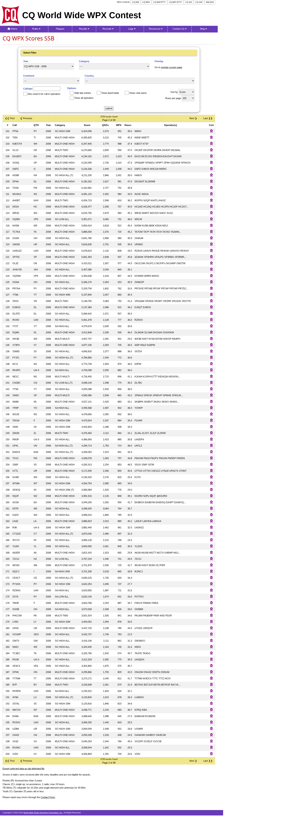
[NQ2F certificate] (211, 496)
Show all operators (84, 97)
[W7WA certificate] (211, 483)
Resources (155, 28)
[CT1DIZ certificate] (211, 533)
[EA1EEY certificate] (211, 156)
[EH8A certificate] (211, 716)
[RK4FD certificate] (211, 370)
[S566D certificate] (211, 351)
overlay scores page (171, 67)
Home (13, 28)
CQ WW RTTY (159, 2)
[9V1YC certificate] (211, 540)
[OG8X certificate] (211, 238)
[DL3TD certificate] (211, 313)
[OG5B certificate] (211, 609)
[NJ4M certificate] (211, 477)
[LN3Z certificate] (211, 521)
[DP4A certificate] (211, 181)
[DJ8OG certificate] (211, 307)
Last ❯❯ (208, 118)
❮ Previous (26, 118)
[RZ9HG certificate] (211, 590)
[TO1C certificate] (211, 458)
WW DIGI (210, 2)
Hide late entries (82, 93)
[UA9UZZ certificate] (211, 251)
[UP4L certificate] (211, 445)
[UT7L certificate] (211, 471)
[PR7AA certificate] (211, 288)
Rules (35, 28)
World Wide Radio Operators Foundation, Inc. (43, 813)
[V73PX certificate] (211, 345)
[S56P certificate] (211, 464)
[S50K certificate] (211, 427)
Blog (202, 28)
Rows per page (173, 98)
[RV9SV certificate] (211, 722)
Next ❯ (193, 118)
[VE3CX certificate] (211, 666)
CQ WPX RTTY (175, 2)
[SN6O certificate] (211, 395)
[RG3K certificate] (211, 659)
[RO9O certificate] (211, 320)
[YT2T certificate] (211, 326)
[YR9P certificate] (211, 408)
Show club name (138, 93)
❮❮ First (10, 118)
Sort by (174, 92)
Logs (131, 28)
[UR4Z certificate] (211, 628)
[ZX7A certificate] (211, 596)
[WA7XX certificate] (211, 710)
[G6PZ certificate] (211, 169)
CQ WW (135, 2)
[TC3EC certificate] (211, 653)
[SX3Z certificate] (211, 741)
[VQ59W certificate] (211, 276)
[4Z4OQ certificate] (211, 490)
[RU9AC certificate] (211, 747)
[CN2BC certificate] (211, 383)
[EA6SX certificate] (211, 452)
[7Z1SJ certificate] (211, 559)
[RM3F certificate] (211, 439)
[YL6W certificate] (211, 546)
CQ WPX (146, 2)
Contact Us (179, 28)
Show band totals (110, 93)
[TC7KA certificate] (211, 232)
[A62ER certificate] (211, 552)
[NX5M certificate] (211, 225)
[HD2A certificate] (211, 206)
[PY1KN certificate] (211, 584)
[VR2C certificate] (211, 301)
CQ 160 (188, 2)
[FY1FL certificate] (211, 357)
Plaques (60, 28)
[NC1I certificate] (211, 364)
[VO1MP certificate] (211, 634)
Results (83, 28)
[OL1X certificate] (211, 150)
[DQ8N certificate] (211, 332)
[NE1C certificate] (211, 376)
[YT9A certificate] (211, 389)
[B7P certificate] (211, 684)
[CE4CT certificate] (211, 578)
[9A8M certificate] (211, 401)
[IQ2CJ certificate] (211, 571)
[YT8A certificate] (211, 294)
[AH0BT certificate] (211, 200)
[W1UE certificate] (211, 414)
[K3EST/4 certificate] (211, 144)
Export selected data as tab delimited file (23, 768)
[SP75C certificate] (211, 257)
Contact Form (48, 797)
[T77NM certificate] (211, 678)
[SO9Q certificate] (211, 162)
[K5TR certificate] (211, 508)
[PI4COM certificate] (211, 615)
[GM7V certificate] (211, 640)
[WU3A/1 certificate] (211, 194)
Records (107, 28)
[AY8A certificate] (211, 697)
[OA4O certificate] (211, 735)
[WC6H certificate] (211, 565)
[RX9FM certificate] (211, 691)
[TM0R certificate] (211, 603)
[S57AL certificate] (211, 703)
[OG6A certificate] (211, 282)
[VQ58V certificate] (211, 219)
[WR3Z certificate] (211, 213)
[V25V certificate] (211, 754)
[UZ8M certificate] (211, 729)
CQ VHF (199, 2)
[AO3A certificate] (211, 502)
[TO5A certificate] (211, 188)
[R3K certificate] (211, 527)
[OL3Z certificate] (211, 263)
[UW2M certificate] (211, 244)
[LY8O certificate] (211, 622)
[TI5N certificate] (211, 137)
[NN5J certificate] (211, 647)
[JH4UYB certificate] (211, 269)
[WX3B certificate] (211, 339)
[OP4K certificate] (211, 672)
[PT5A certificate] (211, 131)
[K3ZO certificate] (211, 515)
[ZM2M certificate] (211, 433)
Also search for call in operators (44, 94)
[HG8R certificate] (211, 175)
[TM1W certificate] (211, 420)
